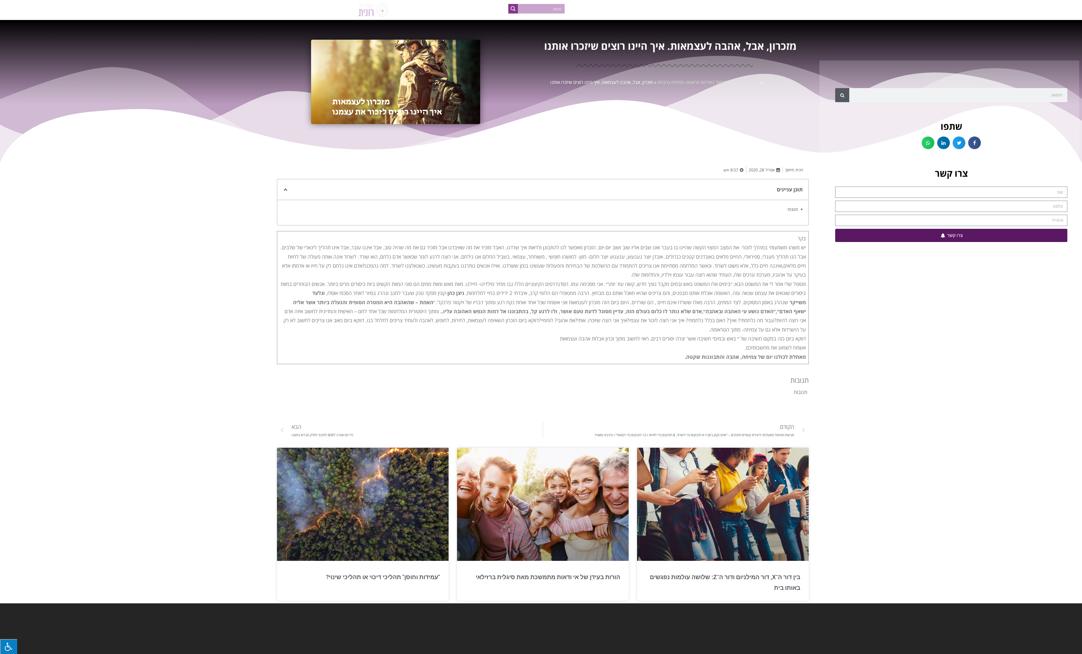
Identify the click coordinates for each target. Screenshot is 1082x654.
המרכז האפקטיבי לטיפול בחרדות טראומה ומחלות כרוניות (708, 82)
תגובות (793, 209)
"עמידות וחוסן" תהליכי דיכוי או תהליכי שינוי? (383, 577)
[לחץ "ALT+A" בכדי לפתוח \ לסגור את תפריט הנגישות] (8, 646)
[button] (974, 142)
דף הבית (771, 82)
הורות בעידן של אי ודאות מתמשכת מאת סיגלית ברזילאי (548, 577)
